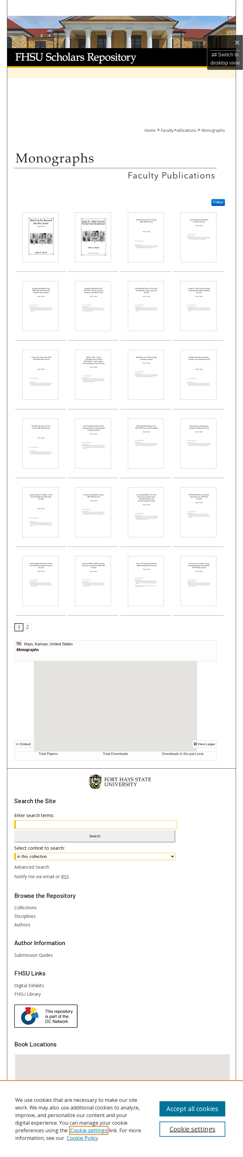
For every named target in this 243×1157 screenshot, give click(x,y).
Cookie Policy (82, 1138)
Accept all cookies (192, 1108)
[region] (121, 1118)
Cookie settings (88, 1130)
